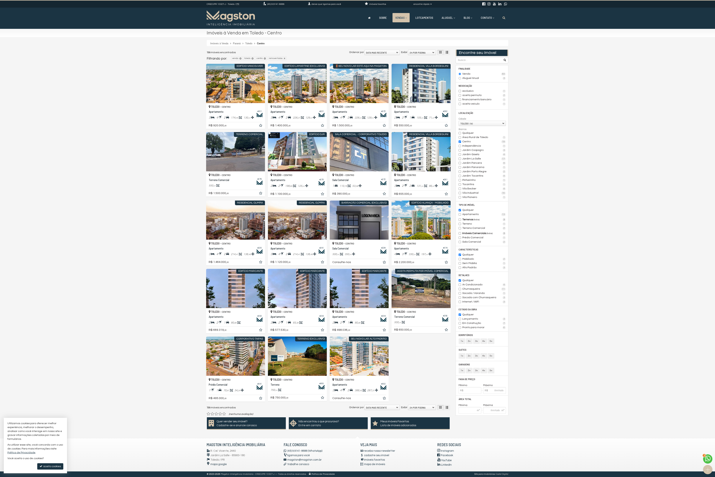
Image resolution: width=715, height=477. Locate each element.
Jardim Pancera (483, 163)
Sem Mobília (483, 263)
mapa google (218, 464)
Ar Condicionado (483, 284)
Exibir (404, 52)
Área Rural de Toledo (483, 137)
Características (468, 249)
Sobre (383, 17)
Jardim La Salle (483, 158)
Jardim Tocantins (483, 176)
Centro (483, 141)
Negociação (465, 85)
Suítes (462, 349)
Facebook (447, 455)
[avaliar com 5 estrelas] (224, 414)
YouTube (446, 460)
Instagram (447, 450)
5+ (491, 341)
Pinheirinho (483, 180)
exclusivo (483, 91)
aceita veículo (483, 104)
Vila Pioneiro (483, 197)
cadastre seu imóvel (376, 455)
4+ (483, 341)
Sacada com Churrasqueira (483, 297)
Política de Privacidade (323, 474)
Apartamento (483, 214)
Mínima (463, 405)
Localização (466, 112)
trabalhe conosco (298, 464)
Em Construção (483, 323)
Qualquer (468, 133)
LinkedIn (446, 464)
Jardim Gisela (483, 154)
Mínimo (463, 385)
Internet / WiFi (483, 301)
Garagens (464, 364)
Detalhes (464, 275)
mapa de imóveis (374, 464)
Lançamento (483, 319)
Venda (483, 74)
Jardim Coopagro (483, 150)
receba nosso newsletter (379, 450)
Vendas (400, 17)
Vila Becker (483, 188)
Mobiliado (483, 259)
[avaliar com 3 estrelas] (216, 414)
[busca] (504, 17)
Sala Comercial (483, 242)
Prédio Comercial (483, 237)
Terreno (483, 224)
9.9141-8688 (276, 4)
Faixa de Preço (467, 379)
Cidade (462, 119)
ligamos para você (298, 455)
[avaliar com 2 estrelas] (212, 414)
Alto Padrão (483, 267)
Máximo (488, 385)
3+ (476, 341)
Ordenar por (356, 52)
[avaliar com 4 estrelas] (220, 414)
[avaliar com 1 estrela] (208, 414)
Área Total (465, 399)
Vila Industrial (483, 193)
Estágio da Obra (468, 309)
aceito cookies (52, 466)
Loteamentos (424, 17)
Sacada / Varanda (483, 293)
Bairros (462, 129)
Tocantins (483, 184)
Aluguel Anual (483, 78)
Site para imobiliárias (484, 474)
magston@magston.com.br (304, 459)
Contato (486, 17)
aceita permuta (483, 95)
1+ (462, 341)
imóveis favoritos (374, 459)
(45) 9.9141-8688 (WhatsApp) (304, 450)
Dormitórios (466, 335)
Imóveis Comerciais (483, 233)
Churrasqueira (483, 289)
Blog (467, 17)
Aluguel (447, 17)
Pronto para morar (483, 327)
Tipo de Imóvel (467, 204)
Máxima (488, 405)
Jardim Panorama (483, 167)
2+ (469, 341)
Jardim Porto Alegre (483, 171)
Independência (483, 146)
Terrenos (483, 219)
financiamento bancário (483, 99)
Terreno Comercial (483, 228)
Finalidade (464, 68)
